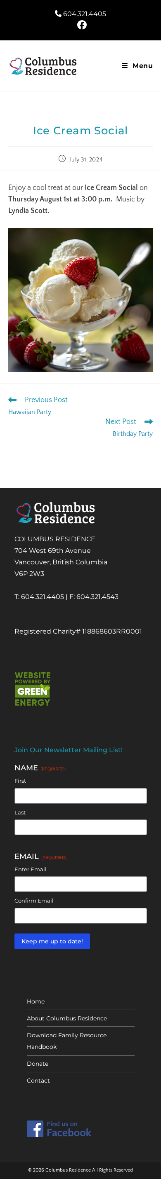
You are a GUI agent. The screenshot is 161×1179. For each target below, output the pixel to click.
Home (36, 1001)
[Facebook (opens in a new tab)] (81, 25)
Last (20, 812)
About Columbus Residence (67, 1018)
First (20, 780)
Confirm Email (34, 900)
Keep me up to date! (52, 941)
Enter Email (30, 869)
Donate (37, 1063)
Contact (38, 1080)
